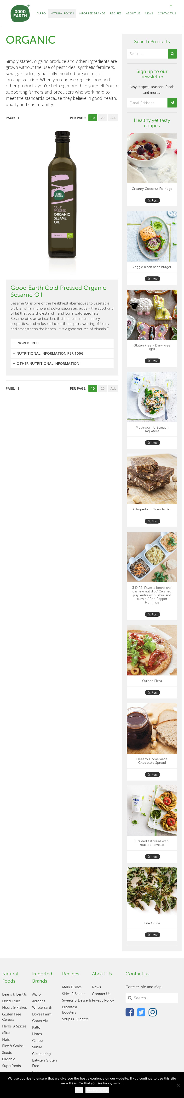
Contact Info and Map (143, 987)
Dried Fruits (11, 1001)
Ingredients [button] (28, 342)
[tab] (62, 343)
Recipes (115, 13)
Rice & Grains (12, 1046)
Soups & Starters (75, 1019)
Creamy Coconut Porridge (152, 189)
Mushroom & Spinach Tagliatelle (152, 429)
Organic (8, 1059)
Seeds (7, 1053)
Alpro (41, 13)
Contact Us (167, 13)
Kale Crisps (152, 923)
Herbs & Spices (14, 1026)
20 (102, 117)
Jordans (38, 1001)
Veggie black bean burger (151, 267)
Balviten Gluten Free (44, 1063)
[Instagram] (153, 1012)
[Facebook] (130, 1012)
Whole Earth (42, 1007)
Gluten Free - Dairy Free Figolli (151, 347)
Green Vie (40, 1021)
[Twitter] (141, 1012)
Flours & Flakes (14, 1007)
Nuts (6, 1039)
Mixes (6, 1033)
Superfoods (11, 1066)
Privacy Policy (103, 1000)
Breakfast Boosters (69, 1009)
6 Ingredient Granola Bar (152, 509)
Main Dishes (72, 987)
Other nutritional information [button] (48, 363)
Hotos (37, 1034)
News (149, 13)
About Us (133, 13)
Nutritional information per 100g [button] (50, 353)
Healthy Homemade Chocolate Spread (151, 760)
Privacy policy (97, 1090)
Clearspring (41, 1054)
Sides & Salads (73, 994)
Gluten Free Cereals (11, 1017)
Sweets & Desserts (77, 1000)
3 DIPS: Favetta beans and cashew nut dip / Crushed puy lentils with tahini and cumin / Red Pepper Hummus (152, 595)
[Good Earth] (20, 13)
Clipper (38, 1041)
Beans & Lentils (14, 994)
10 (93, 117)
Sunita (37, 1047)
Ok (79, 1090)
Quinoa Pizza (152, 681)
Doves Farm (42, 1014)
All (113, 117)
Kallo (36, 1027)
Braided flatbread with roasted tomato (151, 843)
